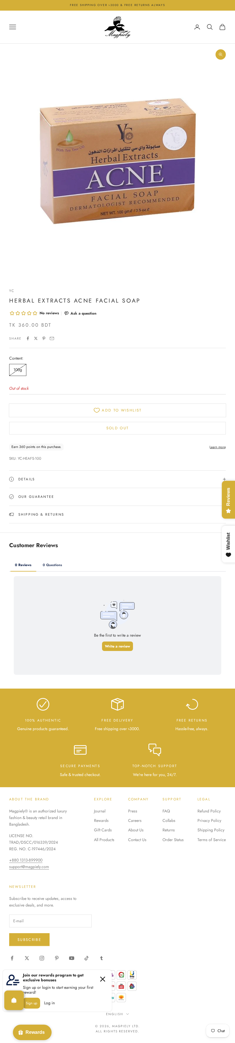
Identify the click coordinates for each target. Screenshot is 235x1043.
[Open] (14, 1000)
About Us (136, 830)
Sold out (117, 428)
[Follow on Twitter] (27, 958)
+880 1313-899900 (25, 860)
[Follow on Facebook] (12, 958)
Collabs (168, 820)
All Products (104, 840)
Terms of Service (211, 840)
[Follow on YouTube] (72, 958)
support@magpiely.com (29, 867)
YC (11, 290)
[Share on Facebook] (28, 338)
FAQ (166, 811)
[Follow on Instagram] (42, 958)
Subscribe (29, 939)
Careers (135, 820)
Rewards (101, 820)
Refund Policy (209, 811)
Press (132, 811)
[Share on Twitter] (36, 338)
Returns (168, 830)
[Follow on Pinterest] (57, 958)
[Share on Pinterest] (44, 338)
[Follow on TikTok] (86, 958)
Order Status (173, 840)
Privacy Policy (209, 820)
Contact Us (137, 840)
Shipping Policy (210, 830)
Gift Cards (103, 830)
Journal (99, 811)
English (114, 1014)
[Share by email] (52, 338)
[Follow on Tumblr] (101, 958)
